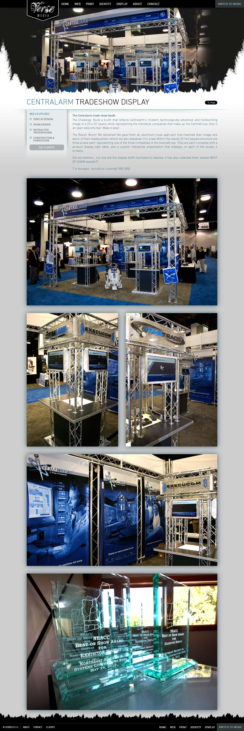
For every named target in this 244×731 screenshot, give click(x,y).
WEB (173, 727)
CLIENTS (50, 727)
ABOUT (26, 727)
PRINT (183, 727)
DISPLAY (210, 727)
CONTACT (37, 727)
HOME (162, 727)
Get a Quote (47, 147)
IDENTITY (195, 727)
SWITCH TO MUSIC (230, 727)
